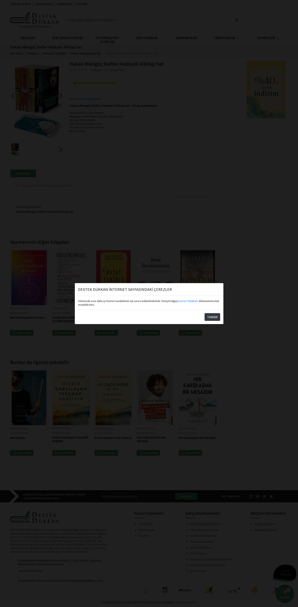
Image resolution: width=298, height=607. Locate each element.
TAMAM (212, 317)
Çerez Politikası (188, 301)
